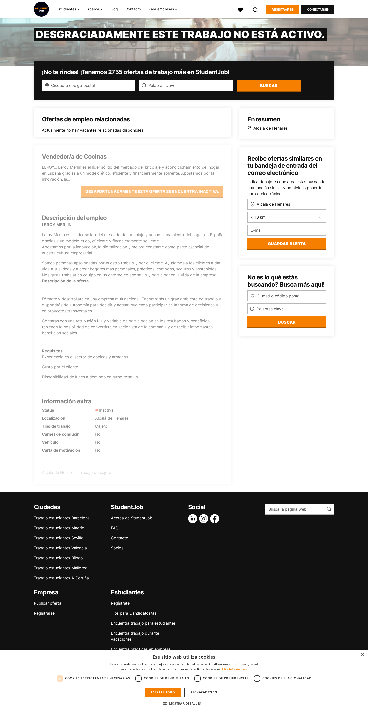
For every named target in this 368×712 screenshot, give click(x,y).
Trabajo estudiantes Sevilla (58, 537)
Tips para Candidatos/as (133, 613)
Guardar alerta (287, 243)
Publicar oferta (47, 603)
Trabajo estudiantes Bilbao (58, 557)
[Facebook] (215, 518)
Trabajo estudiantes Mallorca (60, 567)
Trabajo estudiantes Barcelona (62, 517)
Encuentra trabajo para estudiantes (143, 623)
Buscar (269, 85)
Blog (114, 9)
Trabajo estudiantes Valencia (60, 547)
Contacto (133, 9)
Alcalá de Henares (58, 472)
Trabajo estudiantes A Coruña (61, 577)
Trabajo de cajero (95, 472)
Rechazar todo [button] (203, 692)
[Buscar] (255, 9)
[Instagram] (204, 518)
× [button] (362, 655)
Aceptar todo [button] (162, 692)
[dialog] (184, 681)
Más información (234, 669)
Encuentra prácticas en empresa (140, 649)
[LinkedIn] (193, 518)
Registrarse (282, 9)
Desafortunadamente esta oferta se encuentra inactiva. (152, 191)
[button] (184, 703)
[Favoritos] (240, 9)
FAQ (114, 527)
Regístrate (120, 603)
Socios (117, 547)
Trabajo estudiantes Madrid (59, 527)
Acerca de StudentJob (131, 517)
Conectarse (317, 9)
